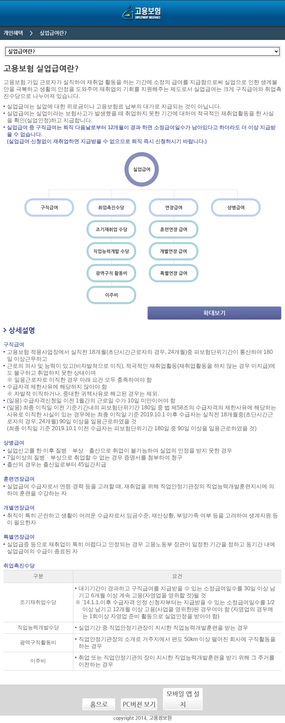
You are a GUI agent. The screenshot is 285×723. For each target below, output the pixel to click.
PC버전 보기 (139, 704)
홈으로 (99, 704)
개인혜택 (13, 33)
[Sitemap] (272, 13)
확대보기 (214, 312)
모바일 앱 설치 (183, 699)
